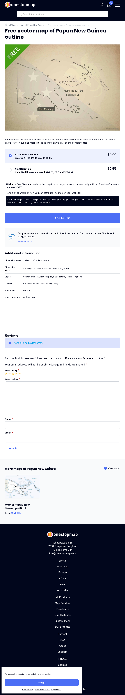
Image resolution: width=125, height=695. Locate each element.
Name (9, 419)
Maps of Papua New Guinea (32, 25)
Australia (62, 590)
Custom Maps (62, 621)
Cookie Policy (27, 689)
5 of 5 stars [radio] (20, 374)
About (62, 645)
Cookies (62, 664)
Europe (62, 572)
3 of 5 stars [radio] (13, 374)
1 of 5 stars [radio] (6, 374)
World (62, 560)
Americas (62, 566)
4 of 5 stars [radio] (16, 374)
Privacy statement (42, 689)
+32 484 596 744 (62, 549)
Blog (62, 640)
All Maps (12, 25)
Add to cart (62, 218)
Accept (41, 682)
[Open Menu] (117, 4)
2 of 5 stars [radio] (10, 374)
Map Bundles (62, 603)
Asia (62, 584)
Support (62, 651)
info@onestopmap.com (62, 553)
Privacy (62, 659)
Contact (62, 634)
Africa (62, 578)
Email (9, 433)
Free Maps (62, 609)
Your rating (12, 370)
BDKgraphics (62, 626)
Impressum (56, 689)
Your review (12, 379)
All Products (62, 597)
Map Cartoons (62, 615)
